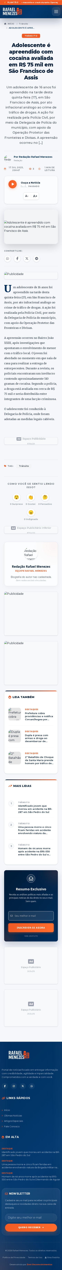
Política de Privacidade (14, 1257)
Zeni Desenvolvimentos (39, 1264)
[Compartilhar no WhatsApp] (7, 258)
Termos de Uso (35, 1257)
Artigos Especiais (13, 1121)
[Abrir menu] (56, 11)
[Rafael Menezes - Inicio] (13, 11)
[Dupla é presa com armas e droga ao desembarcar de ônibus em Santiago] (31, 739)
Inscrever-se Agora (31, 927)
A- (26, 196)
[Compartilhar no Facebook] (17, 258)
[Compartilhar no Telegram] (36, 258)
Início (11, 24)
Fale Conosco (12, 1126)
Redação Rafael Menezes (31, 566)
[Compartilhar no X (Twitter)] (26, 258)
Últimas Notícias (13, 1115)
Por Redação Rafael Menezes (33, 156)
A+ (35, 196)
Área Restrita (53, 1257)
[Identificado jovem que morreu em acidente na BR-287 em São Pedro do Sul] (31, 807)
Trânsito (23, 24)
